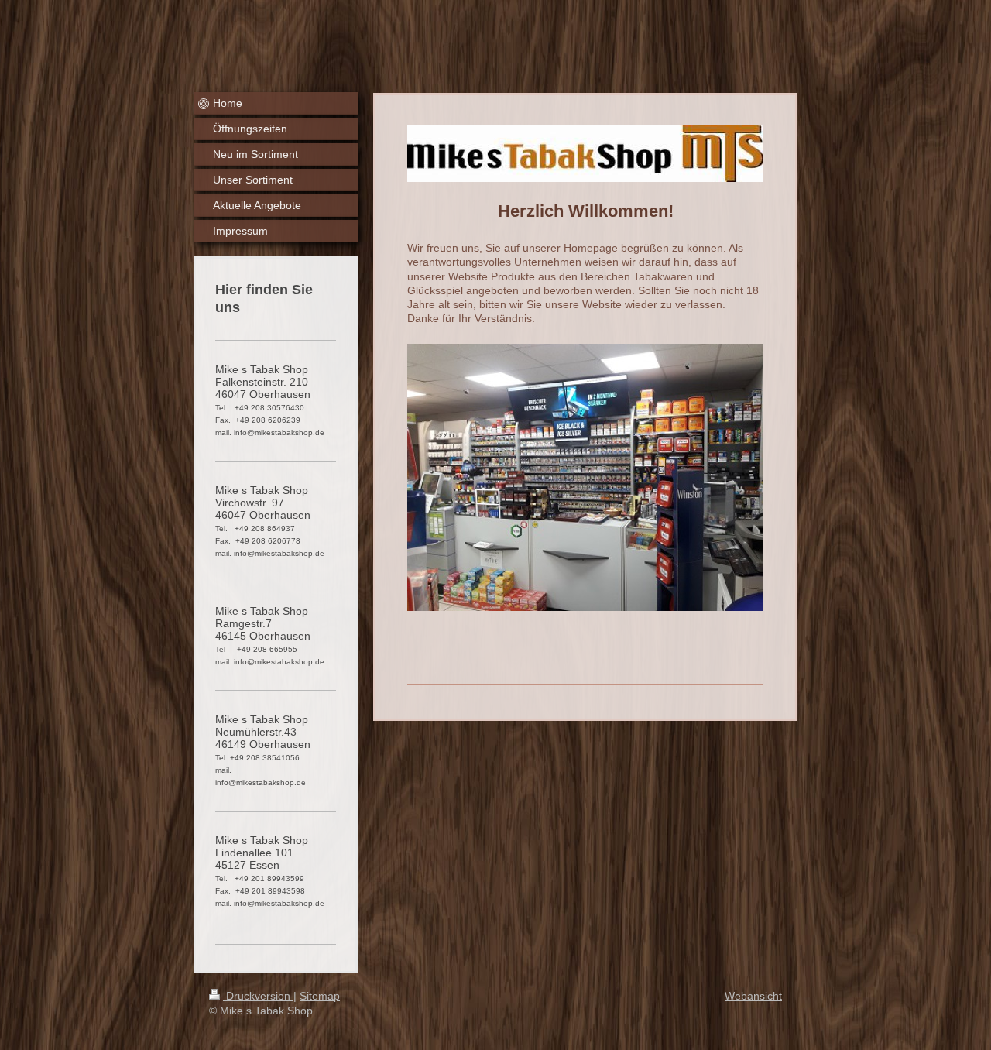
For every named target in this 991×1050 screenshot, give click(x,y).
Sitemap (320, 996)
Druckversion (258, 996)
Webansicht (753, 996)
